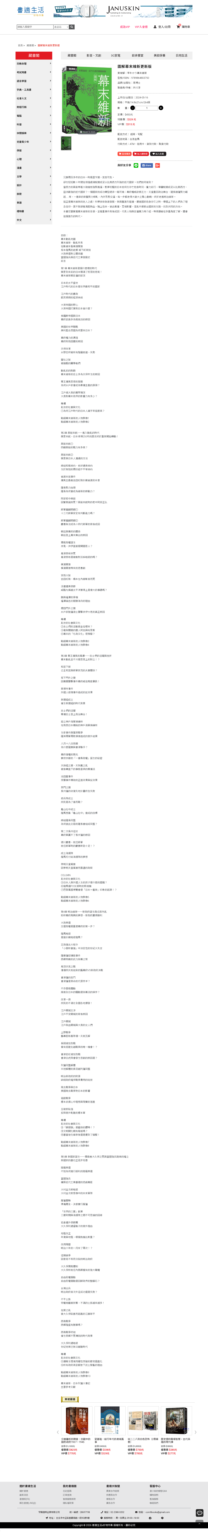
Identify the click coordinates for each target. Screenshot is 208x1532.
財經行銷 (21, 107)
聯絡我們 (154, 1503)
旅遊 (19, 194)
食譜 (19, 202)
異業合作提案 (112, 1491)
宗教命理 (21, 63)
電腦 (19, 115)
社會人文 (21, 98)
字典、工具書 (24, 89)
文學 (19, 176)
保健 (19, 150)
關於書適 (23, 1491)
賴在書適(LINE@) (27, 1503)
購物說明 (154, 1495)
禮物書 (20, 211)
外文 (19, 220)
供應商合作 (111, 1495)
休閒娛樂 (21, 133)
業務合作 (110, 1499)
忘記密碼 (67, 1491)
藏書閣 (30, 45)
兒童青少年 (23, 141)
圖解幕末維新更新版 (49, 45)
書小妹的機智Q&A (158, 1491)
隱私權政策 (68, 1503)
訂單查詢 (67, 1495)
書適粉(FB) (24, 1499)
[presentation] (57, 1431)
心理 (19, 159)
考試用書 (21, 72)
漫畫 (19, 167)
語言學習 (21, 81)
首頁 (20, 45)
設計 (19, 185)
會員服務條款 (69, 1499)
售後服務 (154, 1499)
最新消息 (23, 1495)
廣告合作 (110, 1503)
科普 (19, 124)
